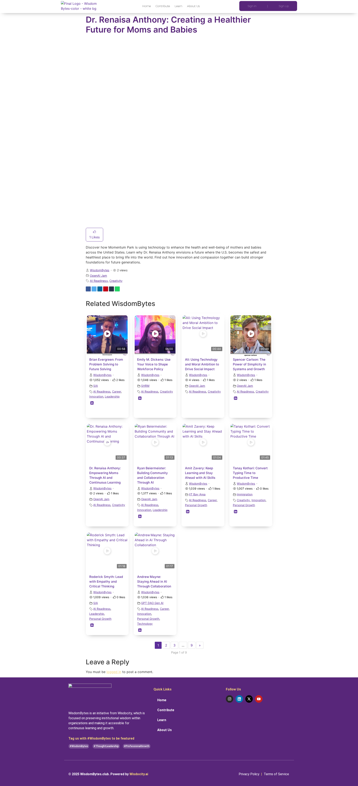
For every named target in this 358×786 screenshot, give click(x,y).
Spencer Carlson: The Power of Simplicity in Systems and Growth (249, 364)
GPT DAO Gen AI (152, 603)
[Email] (123, 288)
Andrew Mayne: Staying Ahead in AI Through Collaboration (154, 581)
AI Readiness (99, 281)
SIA (95, 385)
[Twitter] (94, 288)
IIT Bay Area (197, 494)
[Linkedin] (99, 288)
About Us (193, 6)
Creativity (115, 281)
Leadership (112, 396)
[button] (79, 746)
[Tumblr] (111, 288)
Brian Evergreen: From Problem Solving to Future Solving (106, 364)
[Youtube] (258, 699)
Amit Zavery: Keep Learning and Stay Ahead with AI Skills (200, 473)
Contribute (163, 6)
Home (146, 6)
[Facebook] (88, 288)
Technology (145, 623)
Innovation (96, 396)
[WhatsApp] (117, 288)
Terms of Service (277, 774)
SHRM (145, 385)
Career (116, 391)
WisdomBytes (99, 270)
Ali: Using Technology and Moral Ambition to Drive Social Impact (202, 364)
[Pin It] (105, 288)
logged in (113, 672)
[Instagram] (229, 699)
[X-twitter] (249, 699)
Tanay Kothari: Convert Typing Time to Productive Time (250, 473)
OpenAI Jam (98, 275)
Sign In (252, 6)
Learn (178, 6)
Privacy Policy (249, 774)
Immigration (245, 494)
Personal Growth (196, 505)
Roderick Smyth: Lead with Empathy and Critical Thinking (106, 581)
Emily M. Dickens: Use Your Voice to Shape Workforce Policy (154, 364)
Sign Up (284, 6)
